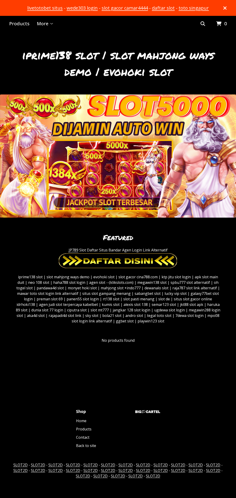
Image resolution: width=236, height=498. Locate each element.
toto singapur (194, 8)
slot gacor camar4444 (125, 8)
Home (81, 420)
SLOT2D (20, 464)
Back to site (86, 445)
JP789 (73, 250)
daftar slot (163, 8)
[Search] (203, 24)
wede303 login (82, 8)
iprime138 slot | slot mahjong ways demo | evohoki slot (118, 63)
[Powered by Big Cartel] (147, 411)
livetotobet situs (45, 8)
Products (19, 23)
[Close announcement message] (225, 8)
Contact (82, 437)
